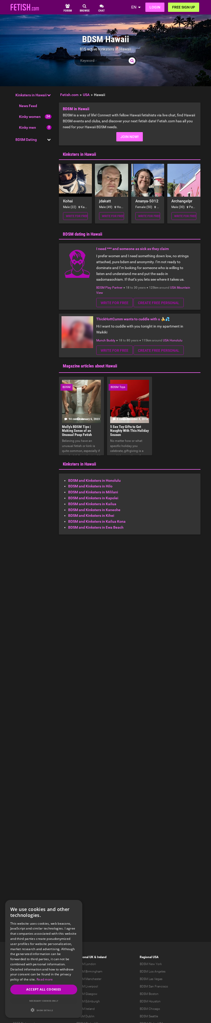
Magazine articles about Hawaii (90, 365)
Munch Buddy (105, 340)
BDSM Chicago (150, 1009)
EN (133, 7)
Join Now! (129, 137)
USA (173, 287)
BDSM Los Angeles (152, 971)
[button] (43, 1010)
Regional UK (84, 957)
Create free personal (158, 303)
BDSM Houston (150, 1001)
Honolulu (176, 340)
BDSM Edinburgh (88, 1001)
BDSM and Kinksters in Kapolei (93, 498)
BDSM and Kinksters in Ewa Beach (96, 527)
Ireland (102, 957)
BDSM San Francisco (154, 986)
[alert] (43, 959)
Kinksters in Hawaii (31, 95)
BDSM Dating (26, 139)
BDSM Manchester (88, 979)
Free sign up (183, 7)
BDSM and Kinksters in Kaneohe (94, 510)
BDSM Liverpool (87, 986)
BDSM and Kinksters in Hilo (90, 486)
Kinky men (27, 127)
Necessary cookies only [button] (43, 1000)
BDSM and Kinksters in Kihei (91, 515)
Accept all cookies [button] (43, 989)
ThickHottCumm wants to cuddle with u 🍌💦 (133, 319)
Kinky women (30, 117)
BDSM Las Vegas (151, 979)
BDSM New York (151, 964)
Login (155, 7)
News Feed (28, 106)
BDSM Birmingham (89, 971)
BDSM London (86, 964)
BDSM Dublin (85, 1016)
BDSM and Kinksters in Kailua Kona (97, 521)
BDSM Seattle (149, 1016)
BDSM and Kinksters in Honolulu (94, 480)
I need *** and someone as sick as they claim (132, 249)
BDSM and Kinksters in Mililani (93, 492)
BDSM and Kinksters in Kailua (92, 504)
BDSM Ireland (85, 1009)
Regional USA (149, 957)
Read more (45, 979)
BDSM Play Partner (109, 287)
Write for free (77, 216)
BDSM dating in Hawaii (82, 234)
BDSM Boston (149, 994)
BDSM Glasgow (86, 994)
